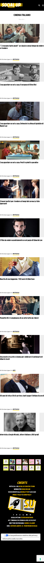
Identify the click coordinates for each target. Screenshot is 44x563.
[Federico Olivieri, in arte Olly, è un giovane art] (25, 461)
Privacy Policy (17, 495)
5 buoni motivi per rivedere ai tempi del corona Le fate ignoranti (20, 203)
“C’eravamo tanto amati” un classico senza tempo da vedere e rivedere (22, 47)
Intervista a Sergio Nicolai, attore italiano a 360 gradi (19, 435)
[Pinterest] (30, 514)
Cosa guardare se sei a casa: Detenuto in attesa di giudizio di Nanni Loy (21, 125)
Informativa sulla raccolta (12, 539)
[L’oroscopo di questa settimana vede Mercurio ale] (38, 468)
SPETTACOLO (16, 59)
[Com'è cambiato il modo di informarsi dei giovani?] (6, 468)
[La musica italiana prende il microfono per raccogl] (18, 461)
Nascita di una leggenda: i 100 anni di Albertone (17, 279)
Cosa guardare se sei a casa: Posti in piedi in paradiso (19, 163)
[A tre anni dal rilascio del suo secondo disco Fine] (38, 461)
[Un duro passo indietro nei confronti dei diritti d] (12, 461)
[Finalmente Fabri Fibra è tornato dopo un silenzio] (12, 468)
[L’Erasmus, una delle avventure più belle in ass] (31, 461)
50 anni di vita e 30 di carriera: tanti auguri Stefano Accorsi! (22, 396)
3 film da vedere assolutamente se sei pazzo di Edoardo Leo (21, 240)
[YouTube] (27, 514)
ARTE (14, 370)
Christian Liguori (5, 59)
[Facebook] (13, 514)
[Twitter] (16, 514)
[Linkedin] (23, 514)
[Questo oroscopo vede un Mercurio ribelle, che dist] (6, 461)
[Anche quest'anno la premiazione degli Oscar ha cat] (25, 468)
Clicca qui (33, 492)
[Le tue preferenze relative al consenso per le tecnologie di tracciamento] (40, 559)
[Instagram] (19, 514)
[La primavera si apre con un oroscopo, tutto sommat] (18, 468)
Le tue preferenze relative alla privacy (22, 535)
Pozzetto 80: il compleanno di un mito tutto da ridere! (19, 318)
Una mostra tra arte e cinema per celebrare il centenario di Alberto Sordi (21, 358)
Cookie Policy (27, 495)
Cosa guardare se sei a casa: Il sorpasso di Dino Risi (18, 85)
